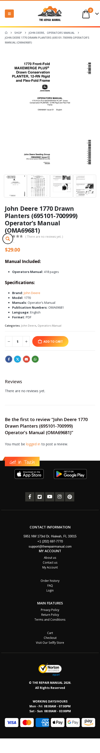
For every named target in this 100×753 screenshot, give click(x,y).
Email (26, 359)
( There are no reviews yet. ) (44, 237)
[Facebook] (29, 496)
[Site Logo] (50, 13)
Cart (50, 633)
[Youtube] (49, 496)
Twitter (17, 359)
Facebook (9, 359)
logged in (33, 444)
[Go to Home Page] (6, 32)
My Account (50, 567)
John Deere (32, 293)
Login (50, 590)
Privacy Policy (50, 610)
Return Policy (50, 615)
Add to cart (53, 341)
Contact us (50, 562)
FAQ (50, 585)
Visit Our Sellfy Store (50, 642)
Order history (50, 581)
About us (50, 557)
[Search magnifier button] (7, 238)
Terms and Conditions (50, 619)
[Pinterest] (69, 496)
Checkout (50, 638)
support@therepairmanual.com (50, 546)
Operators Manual (49, 325)
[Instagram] (59, 496)
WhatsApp (35, 359)
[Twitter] (39, 496)
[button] (9, 13)
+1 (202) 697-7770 (50, 541)
